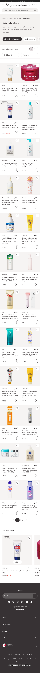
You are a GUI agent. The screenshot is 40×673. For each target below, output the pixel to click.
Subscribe (35, 596)
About (4, 631)
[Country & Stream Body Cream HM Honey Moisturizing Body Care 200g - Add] (36, 400)
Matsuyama (5, 160)
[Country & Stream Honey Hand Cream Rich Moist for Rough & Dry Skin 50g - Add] (36, 247)
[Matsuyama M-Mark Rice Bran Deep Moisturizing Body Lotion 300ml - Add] (16, 170)
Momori (24, 198)
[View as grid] (31, 49)
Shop (4, 618)
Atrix (3, 349)
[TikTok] (31, 602)
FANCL (23, 274)
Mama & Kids (5, 198)
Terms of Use (12, 654)
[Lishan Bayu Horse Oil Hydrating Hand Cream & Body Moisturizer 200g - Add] (16, 400)
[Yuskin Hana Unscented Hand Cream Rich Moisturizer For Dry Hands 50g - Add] (16, 95)
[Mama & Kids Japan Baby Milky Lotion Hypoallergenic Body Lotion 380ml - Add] (16, 207)
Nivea (23, 503)
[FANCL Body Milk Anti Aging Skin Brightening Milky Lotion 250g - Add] (36, 284)
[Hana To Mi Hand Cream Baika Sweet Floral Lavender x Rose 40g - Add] (36, 321)
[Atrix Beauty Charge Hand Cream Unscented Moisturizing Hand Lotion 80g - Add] (16, 361)
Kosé (3, 312)
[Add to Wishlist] (17, 65)
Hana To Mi (25, 312)
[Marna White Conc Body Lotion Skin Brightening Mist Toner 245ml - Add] (36, 361)
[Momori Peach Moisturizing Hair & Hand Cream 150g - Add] (36, 207)
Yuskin (3, 85)
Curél (23, 123)
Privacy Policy (21, 654)
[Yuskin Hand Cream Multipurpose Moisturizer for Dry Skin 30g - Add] (16, 438)
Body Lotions (30, 39)
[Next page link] (27, 520)
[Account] (30, 5)
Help (4, 638)
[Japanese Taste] (16, 5)
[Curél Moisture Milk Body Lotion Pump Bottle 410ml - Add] (36, 170)
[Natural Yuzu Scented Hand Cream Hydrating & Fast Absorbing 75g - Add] (36, 438)
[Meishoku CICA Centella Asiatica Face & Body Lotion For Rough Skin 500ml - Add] (16, 284)
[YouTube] (27, 602)
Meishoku (4, 274)
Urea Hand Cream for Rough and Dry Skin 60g (16, 572)
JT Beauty (24, 85)
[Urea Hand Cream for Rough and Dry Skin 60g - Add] (16, 132)
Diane (3, 235)
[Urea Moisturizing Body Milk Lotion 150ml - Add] (16, 513)
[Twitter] (13, 602)
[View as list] (36, 49)
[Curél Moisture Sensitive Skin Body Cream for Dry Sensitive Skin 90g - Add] (16, 475)
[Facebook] (9, 602)
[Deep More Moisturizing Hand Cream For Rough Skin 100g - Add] (36, 95)
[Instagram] (18, 602)
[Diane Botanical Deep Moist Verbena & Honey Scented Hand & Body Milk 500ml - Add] (16, 247)
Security (29, 654)
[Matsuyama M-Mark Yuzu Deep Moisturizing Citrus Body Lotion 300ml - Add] (36, 475)
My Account (6, 624)
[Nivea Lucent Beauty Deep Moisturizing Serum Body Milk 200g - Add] (36, 513)
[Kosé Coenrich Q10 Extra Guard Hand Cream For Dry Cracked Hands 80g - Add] (16, 321)
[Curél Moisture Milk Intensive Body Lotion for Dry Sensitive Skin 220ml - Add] (36, 132)
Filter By (9, 55)
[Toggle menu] (3, 5)
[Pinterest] (22, 602)
